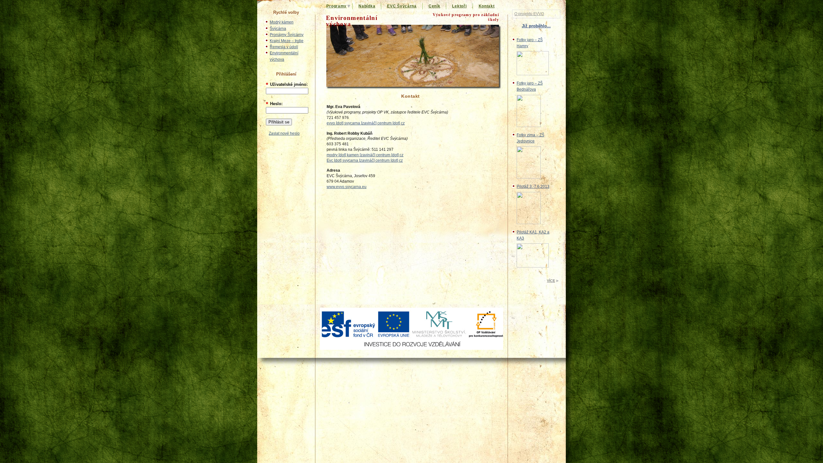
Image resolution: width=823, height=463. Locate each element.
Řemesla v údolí (284, 47)
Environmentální (351, 20)
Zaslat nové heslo (284, 133)
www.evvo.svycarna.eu (346, 187)
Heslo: (274, 103)
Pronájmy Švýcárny (286, 34)
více (551, 281)
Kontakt (487, 6)
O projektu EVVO (529, 14)
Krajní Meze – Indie (286, 41)
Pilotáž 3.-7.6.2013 (533, 186)
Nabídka (366, 6)
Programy (336, 6)
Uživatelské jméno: (287, 84)
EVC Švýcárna (402, 6)
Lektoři (459, 6)
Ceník (434, 6)
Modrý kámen (282, 22)
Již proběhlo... (536, 25)
